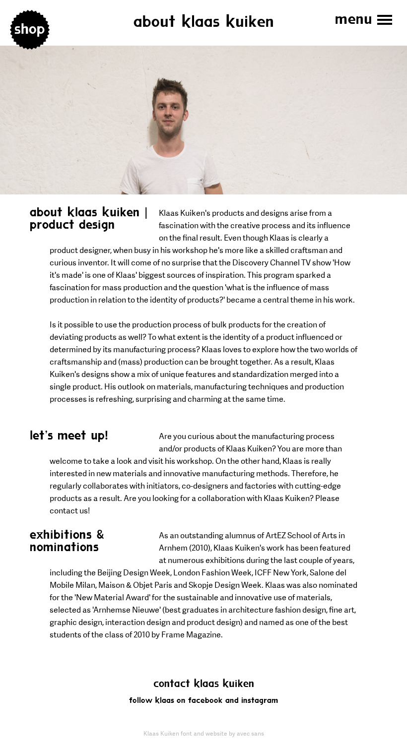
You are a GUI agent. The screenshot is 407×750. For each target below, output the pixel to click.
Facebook (205, 700)
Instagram (259, 700)
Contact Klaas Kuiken (203, 684)
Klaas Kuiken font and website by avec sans (203, 734)
